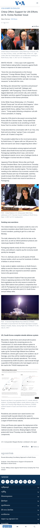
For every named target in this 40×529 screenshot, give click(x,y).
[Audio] (26, 526)
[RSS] (25, 482)
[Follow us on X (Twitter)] (7, 482)
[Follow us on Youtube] (12, 482)
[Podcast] (29, 482)
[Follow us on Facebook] (3, 482)
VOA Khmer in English (10, 8)
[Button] (35, 26)
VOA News (14, 19)
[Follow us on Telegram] (21, 482)
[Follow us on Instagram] (16, 482)
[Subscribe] (34, 482)
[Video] (17, 526)
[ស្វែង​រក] (34, 526)
